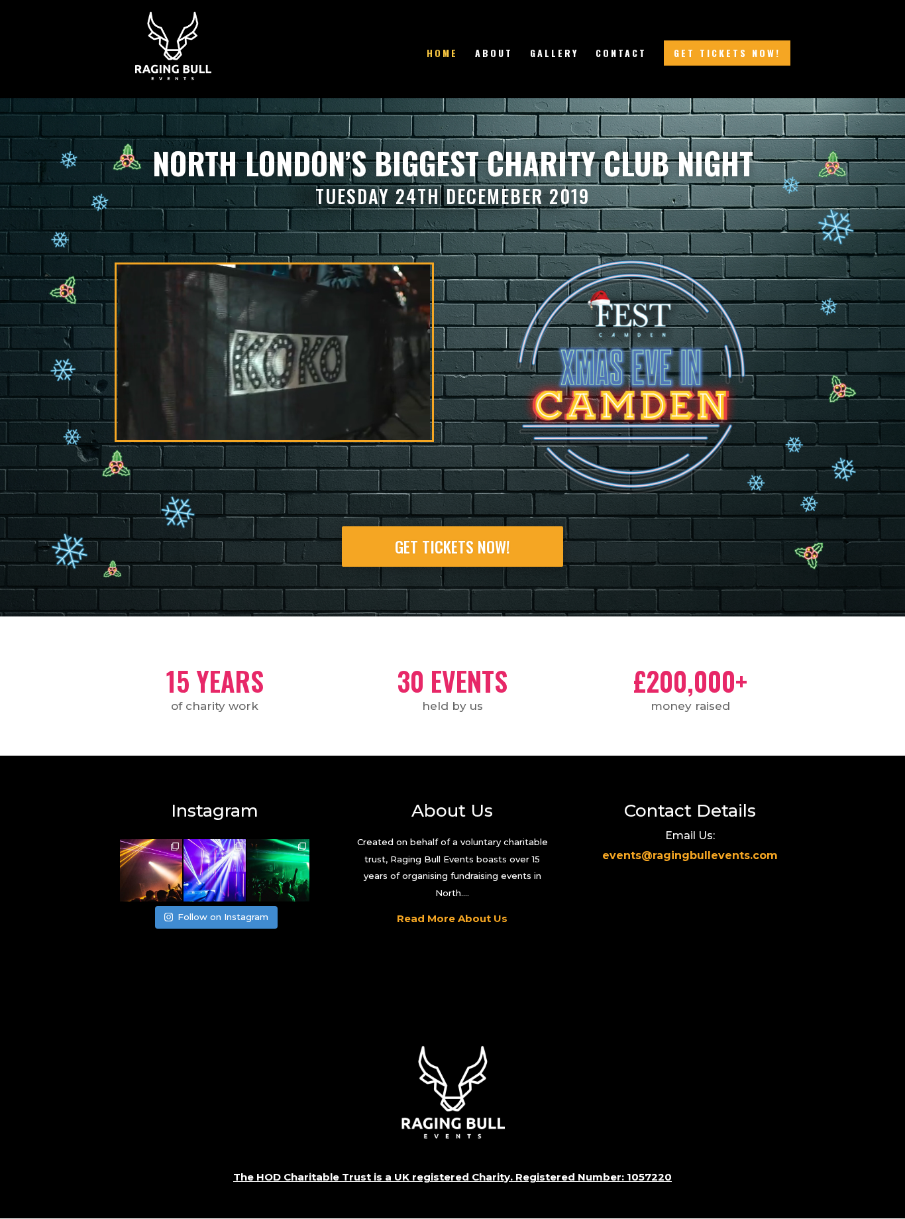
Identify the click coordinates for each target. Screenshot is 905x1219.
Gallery (554, 54)
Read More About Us (452, 918)
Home (442, 54)
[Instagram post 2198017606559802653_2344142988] (278, 870)
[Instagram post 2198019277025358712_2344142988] (151, 870)
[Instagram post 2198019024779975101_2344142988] (215, 870)
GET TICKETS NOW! (727, 53)
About (494, 54)
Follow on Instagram (223, 916)
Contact (621, 54)
